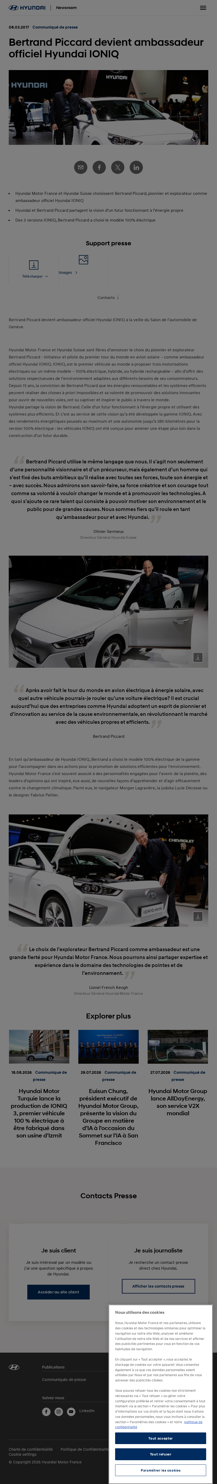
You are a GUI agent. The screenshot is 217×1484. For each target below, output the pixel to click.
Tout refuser (160, 1454)
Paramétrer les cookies (160, 1470)
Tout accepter (160, 1438)
